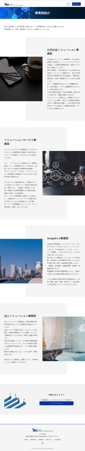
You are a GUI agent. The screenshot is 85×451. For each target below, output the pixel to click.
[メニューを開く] (68, 4)
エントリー (76, 4)
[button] (56, 403)
